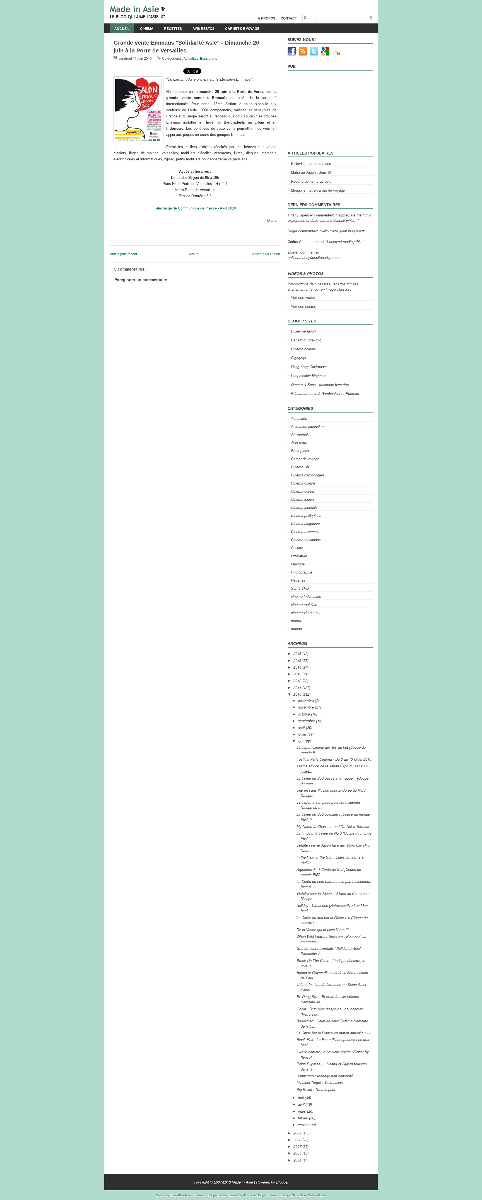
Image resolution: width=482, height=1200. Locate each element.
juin (301, 741)
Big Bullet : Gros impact (316, 1089)
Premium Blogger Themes (261, 1195)
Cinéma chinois (303, 348)
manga (296, 628)
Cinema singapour (305, 523)
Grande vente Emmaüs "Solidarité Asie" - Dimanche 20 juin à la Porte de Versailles (186, 47)
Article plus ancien (266, 253)
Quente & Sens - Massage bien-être (320, 384)
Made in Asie (242, 1182)
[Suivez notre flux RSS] (303, 54)
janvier (304, 1124)
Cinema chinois (303, 483)
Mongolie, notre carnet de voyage (318, 190)
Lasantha (234, 1195)
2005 (297, 1153)
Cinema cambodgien (307, 475)
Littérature (299, 555)
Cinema (146, 28)
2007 (297, 1146)
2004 (297, 1160)
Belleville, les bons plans (311, 163)
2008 (297, 1139)
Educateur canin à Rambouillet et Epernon (325, 393)
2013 (297, 673)
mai (301, 1097)
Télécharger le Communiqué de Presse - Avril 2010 (195, 208)
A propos (266, 18)
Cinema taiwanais (305, 531)
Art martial (299, 434)
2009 (297, 1133)
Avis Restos (203, 28)
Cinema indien (302, 499)
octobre (304, 714)
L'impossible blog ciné (308, 375)
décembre (306, 700)
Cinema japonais (304, 507)
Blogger (282, 1182)
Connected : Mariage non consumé (325, 1075)
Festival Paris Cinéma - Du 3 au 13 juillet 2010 (334, 759)
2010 (297, 694)
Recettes (173, 28)
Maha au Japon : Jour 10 (311, 172)
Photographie (301, 572)
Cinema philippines (306, 515)
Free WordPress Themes (187, 1195)
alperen (293, 252)
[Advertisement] (175, 372)
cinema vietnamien (306, 612)
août (302, 727)
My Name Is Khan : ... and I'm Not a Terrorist (333, 826)
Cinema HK (300, 466)
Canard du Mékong (306, 340)
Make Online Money (312, 1195)
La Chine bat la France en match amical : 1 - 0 (334, 1032)
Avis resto (299, 442)
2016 (297, 653)
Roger (292, 230)
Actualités (191, 58)
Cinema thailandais (306, 539)
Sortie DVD (300, 588)
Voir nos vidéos (303, 297)
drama (296, 620)
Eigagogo (298, 357)
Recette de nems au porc (311, 181)
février (303, 1118)
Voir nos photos (303, 306)
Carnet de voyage (242, 28)
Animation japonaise (307, 426)
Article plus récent (123, 253)
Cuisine (297, 547)
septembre (307, 720)
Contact (289, 18)
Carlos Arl (295, 241)
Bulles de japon (303, 331)
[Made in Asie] (137, 17)
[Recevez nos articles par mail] (336, 54)
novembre (306, 707)
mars (302, 1111)
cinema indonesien (306, 596)
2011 (297, 687)
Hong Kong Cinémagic (309, 366)
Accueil (121, 28)
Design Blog (289, 1195)
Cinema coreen (303, 491)
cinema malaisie (304, 604)
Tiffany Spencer (300, 215)
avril (302, 1104)
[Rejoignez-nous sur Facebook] (292, 54)
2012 (297, 680)
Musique (298, 564)
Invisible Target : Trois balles (320, 1082)
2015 (297, 660)
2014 (297, 667)
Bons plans (208, 58)
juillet (302, 734)
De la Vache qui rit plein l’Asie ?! (323, 929)
